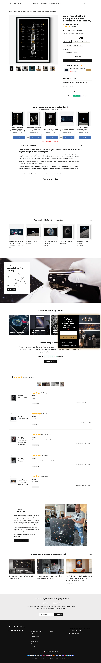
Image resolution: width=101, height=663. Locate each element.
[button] (69, 26)
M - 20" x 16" (76, 41)
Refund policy (34, 646)
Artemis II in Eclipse (22, 397)
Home (10, 11)
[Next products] (90, 65)
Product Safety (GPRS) (71, 91)
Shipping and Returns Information (75, 82)
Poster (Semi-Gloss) (69, 33)
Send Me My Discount (68, 337)
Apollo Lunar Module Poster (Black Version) (50, 130)
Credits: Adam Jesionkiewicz (28, 145)
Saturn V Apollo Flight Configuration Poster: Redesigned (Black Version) (17, 129)
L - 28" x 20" (85, 41)
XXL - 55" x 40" (78, 45)
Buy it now (78, 60)
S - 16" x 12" (67, 41)
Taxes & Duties (68, 86)
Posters (35, 3)
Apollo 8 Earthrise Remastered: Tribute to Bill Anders (83, 129)
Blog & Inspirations (54, 3)
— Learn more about (74, 30)
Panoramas (44, 3)
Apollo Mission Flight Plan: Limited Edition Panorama (77, 68)
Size (73, 38)
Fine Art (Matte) (80, 33)
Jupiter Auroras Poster (23, 418)
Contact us (33, 643)
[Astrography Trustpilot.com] (50, 356)
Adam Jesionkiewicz (21, 11)
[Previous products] (87, 65)
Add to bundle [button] (19, 138)
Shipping (65, 52)
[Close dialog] (98, 316)
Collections (14, 11)
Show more (49, 496)
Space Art (52, 631)
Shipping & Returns (35, 636)
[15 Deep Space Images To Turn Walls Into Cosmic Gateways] (22, 566)
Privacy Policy (34, 639)
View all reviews (50, 361)
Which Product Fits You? (36, 631)
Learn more (11, 289)
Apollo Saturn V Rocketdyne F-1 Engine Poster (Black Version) (34, 129)
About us (33, 629)
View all (90, 220)
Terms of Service (34, 641)
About (65, 3)
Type (64, 30)
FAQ (32, 634)
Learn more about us (21, 540)
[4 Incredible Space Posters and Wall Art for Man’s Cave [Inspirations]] (50, 566)
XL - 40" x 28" (67, 45)
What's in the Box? (69, 78)
